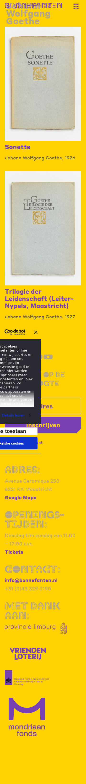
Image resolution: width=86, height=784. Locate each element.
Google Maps (20, 497)
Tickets (14, 552)
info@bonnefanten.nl (31, 580)
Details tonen (13, 415)
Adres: (22, 469)
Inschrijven (43, 425)
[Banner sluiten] (36, 332)
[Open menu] (77, 4)
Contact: (32, 569)
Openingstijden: (34, 519)
